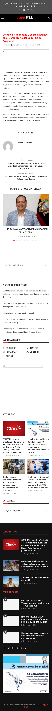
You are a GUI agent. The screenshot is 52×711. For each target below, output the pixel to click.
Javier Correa (16, 45)
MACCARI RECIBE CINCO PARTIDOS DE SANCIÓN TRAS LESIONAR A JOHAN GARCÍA (34, 619)
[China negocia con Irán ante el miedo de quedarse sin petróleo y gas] (11, 637)
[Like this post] (21, 132)
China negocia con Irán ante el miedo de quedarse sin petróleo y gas (34, 636)
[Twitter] (24, 10)
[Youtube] (32, 10)
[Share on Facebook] (23, 132)
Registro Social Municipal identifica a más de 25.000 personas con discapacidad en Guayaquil (13, 484)
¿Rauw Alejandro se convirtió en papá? (18, 313)
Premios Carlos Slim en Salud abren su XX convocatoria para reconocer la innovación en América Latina (38, 446)
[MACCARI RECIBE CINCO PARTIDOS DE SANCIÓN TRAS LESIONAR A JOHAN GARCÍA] (11, 621)
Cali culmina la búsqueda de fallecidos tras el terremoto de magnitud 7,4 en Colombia (34, 564)
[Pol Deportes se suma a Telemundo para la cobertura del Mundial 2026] (11, 604)
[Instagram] (28, 10)
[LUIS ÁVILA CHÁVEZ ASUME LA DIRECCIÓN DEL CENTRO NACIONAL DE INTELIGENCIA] (26, 210)
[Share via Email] (32, 132)
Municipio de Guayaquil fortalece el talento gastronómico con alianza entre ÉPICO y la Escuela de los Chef (38, 482)
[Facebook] (20, 10)
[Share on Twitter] (26, 132)
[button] (5, 217)
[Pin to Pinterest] (29, 132)
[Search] (49, 18)
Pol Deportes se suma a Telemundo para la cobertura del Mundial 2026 (35, 603)
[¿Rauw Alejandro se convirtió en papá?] (11, 581)
